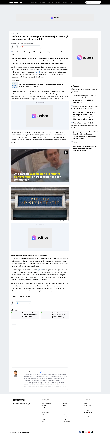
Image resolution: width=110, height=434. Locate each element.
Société (65, 412)
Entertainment (33, 2)
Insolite (50, 2)
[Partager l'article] (12, 47)
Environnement (45, 412)
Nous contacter (87, 405)
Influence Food (87, 417)
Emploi (14, 323)
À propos (86, 403)
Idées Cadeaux (66, 421)
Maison (65, 2)
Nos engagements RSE (89, 410)
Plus (72, 2)
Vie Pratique (66, 417)
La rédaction (87, 408)
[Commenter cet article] (17, 47)
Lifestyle (42, 2)
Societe (17, 33)
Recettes (44, 417)
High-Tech (44, 419)
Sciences (65, 410)
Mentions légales (88, 412)
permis (38, 72)
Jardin (43, 424)
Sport (64, 414)
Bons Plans (44, 408)
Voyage (64, 419)
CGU (85, 414)
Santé (64, 408)
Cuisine (58, 2)
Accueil (12, 33)
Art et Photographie (46, 403)
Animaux (44, 405)
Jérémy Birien (15, 43)
